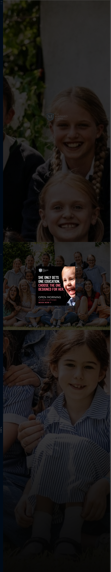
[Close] (76, 267)
